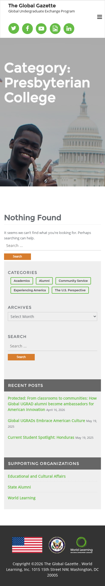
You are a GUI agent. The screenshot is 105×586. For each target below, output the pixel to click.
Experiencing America (30, 290)
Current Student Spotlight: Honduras (41, 437)
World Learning (22, 497)
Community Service (73, 280)
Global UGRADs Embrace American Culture (46, 420)
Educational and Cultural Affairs (37, 476)
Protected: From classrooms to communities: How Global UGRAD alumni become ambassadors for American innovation (52, 404)
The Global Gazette (61, 563)
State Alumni (19, 487)
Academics (22, 280)
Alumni (44, 280)
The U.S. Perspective (70, 290)
